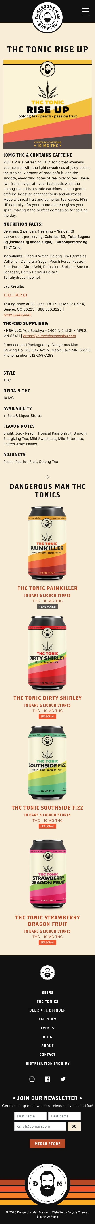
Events (47, 1028)
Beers (47, 992)
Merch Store (48, 1144)
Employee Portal (48, 1216)
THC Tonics (47, 1001)
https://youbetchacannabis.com (49, 336)
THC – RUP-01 (15, 295)
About (47, 1045)
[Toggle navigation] (85, 11)
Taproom (48, 1019)
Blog (47, 1037)
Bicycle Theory (77, 1212)
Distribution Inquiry (48, 1063)
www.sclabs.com (17, 314)
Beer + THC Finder (47, 1010)
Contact (47, 1054)
